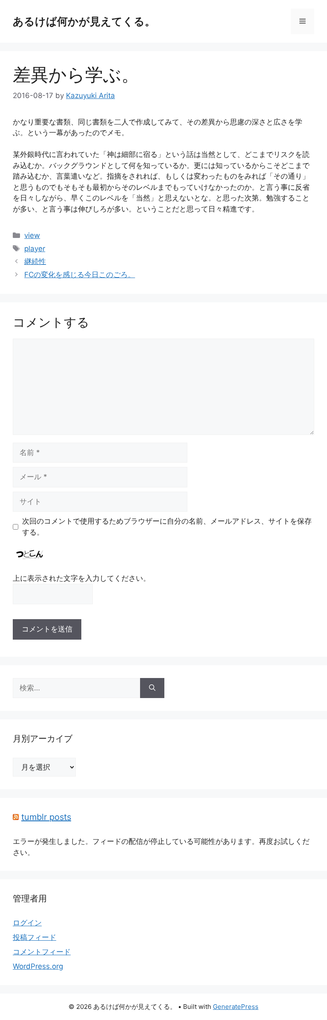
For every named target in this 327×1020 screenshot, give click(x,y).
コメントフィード (42, 952)
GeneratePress (235, 1007)
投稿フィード (34, 937)
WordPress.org (38, 966)
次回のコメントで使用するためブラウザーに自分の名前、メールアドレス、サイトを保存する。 (167, 526)
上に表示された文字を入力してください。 (81, 578)
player (34, 248)
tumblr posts (46, 817)
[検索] (152, 688)
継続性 (35, 261)
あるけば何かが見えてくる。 (84, 21)
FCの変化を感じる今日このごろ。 (79, 274)
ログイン (27, 923)
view (32, 235)
